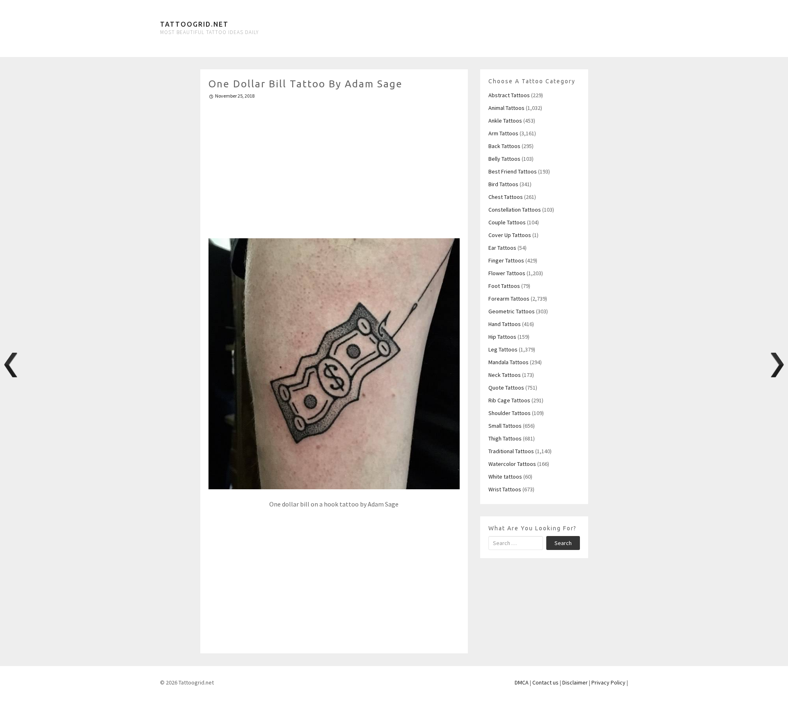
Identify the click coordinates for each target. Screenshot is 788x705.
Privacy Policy (608, 682)
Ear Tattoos (502, 247)
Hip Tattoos (502, 336)
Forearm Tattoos (508, 298)
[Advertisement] (334, 165)
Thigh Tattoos (505, 438)
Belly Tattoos (504, 158)
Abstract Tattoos (509, 95)
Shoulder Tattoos (509, 413)
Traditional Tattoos (511, 451)
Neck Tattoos (504, 375)
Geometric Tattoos (511, 311)
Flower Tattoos (506, 273)
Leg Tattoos (503, 349)
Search (563, 543)
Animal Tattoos (506, 108)
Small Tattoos (505, 425)
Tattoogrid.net (194, 24)
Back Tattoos (504, 146)
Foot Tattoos (504, 286)
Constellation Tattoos (514, 209)
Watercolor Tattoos (512, 464)
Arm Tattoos (503, 133)
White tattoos (505, 476)
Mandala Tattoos (508, 362)
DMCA (522, 682)
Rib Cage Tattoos (509, 400)
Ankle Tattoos (505, 120)
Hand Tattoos (504, 324)
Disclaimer (575, 682)
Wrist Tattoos (504, 489)
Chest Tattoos (505, 197)
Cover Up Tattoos (509, 235)
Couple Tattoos (507, 222)
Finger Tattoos (506, 260)
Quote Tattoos (506, 387)
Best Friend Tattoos (512, 171)
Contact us (545, 682)
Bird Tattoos (503, 184)
